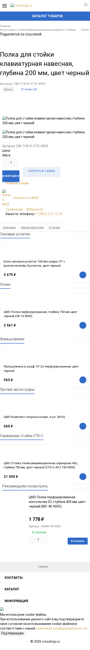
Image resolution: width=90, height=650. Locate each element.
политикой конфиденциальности (61, 628)
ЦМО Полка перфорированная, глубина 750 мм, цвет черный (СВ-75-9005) (41, 314)
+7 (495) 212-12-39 (48, 214)
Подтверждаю (12, 633)
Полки (85, 29)
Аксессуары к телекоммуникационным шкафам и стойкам (38, 29)
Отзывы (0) (29, 89)
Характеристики (32, 227)
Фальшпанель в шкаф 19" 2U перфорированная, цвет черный (41, 369)
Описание (9, 227)
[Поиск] (67, 6)
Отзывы (54, 227)
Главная (5, 26)
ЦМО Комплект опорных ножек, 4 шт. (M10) (34, 417)
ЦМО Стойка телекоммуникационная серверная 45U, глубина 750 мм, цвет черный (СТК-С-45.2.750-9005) (41, 465)
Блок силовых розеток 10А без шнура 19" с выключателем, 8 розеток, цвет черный (34, 264)
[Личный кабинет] (75, 6)
